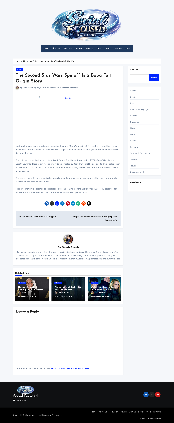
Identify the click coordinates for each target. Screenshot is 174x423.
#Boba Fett (54, 88)
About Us (56, 49)
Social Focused (25, 396)
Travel (133, 166)
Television (68, 49)
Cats (132, 103)
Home (45, 49)
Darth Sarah (28, 88)
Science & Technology (140, 153)
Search (134, 70)
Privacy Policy (154, 418)
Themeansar (57, 415)
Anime (128, 49)
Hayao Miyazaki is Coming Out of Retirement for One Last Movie (31, 289)
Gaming (89, 49)
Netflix (133, 141)
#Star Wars (74, 88)
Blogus (45, 415)
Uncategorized (137, 172)
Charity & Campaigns (139, 109)
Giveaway (134, 122)
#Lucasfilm (64, 88)
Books (99, 49)
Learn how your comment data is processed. (71, 368)
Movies (79, 49)
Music (108, 49)
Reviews (118, 49)
